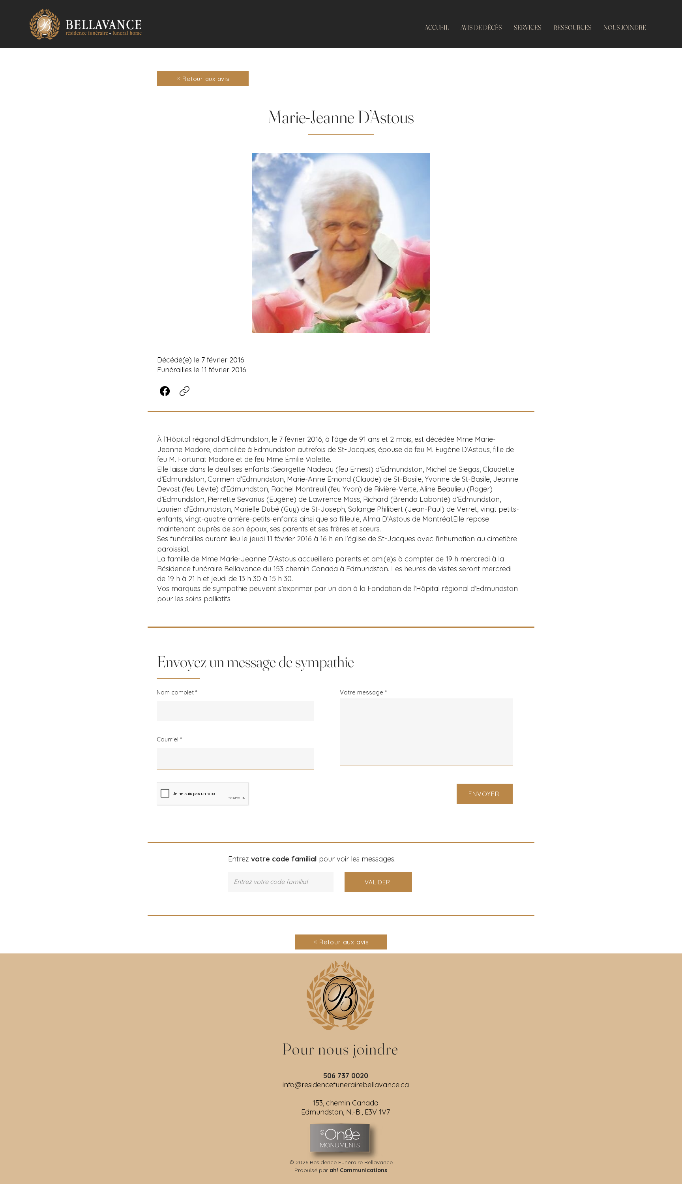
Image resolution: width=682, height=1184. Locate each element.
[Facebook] (165, 391)
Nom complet (175, 692)
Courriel (167, 739)
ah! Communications (358, 1170)
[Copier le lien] (184, 391)
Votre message (361, 692)
